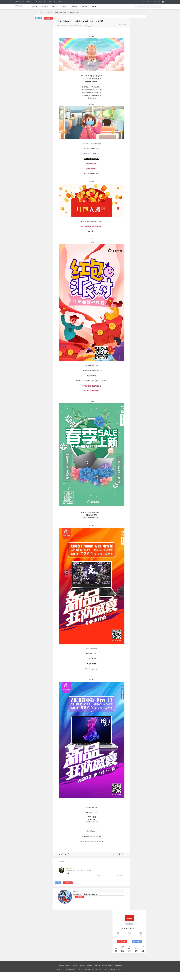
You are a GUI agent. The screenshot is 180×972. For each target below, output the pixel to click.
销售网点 (90, 965)
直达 (86, 25)
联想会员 (49, 12)
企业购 (35, 2)
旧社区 (94, 6)
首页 (35, 12)
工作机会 (75, 965)
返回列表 (38, 18)
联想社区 (35, 6)
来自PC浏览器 (73, 25)
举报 (116, 854)
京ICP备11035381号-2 (98, 969)
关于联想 (61, 965)
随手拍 (65, 6)
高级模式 (75, 891)
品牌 (54, 2)
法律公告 (80, 969)
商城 (23, 2)
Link (81, 894)
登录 (159, 2)
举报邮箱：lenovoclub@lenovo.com (112, 965)
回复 (122, 854)
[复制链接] (79, 25)
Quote (84, 894)
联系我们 (68, 965)
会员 (148, 2)
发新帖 (48, 18)
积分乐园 (84, 6)
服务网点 (97, 965)
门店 (144, 2)
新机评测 (74, 6)
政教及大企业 (42, 2)
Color (77, 894)
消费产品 (28, 2)
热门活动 (55, 6)
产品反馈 (45, 6)
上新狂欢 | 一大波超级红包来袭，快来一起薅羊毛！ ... (66, 12)
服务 (49, 2)
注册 (155, 2)
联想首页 (17, 2)
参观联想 (82, 965)
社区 (152, 2)
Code (88, 894)
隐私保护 (87, 969)
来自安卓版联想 (70, 870)
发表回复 (79, 897)
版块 (41, 12)
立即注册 (94, 894)
